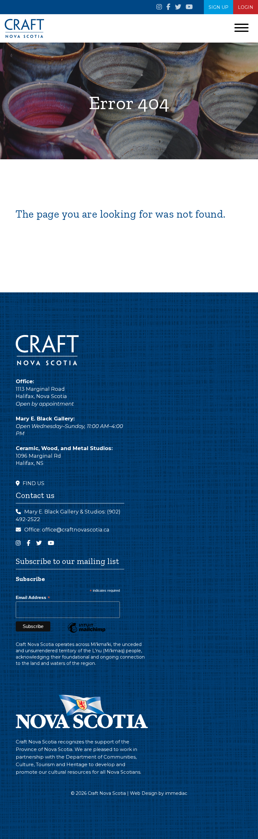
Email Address (33, 598)
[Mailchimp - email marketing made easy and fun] (86, 632)
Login (245, 7)
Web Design (143, 793)
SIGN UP (218, 7)
